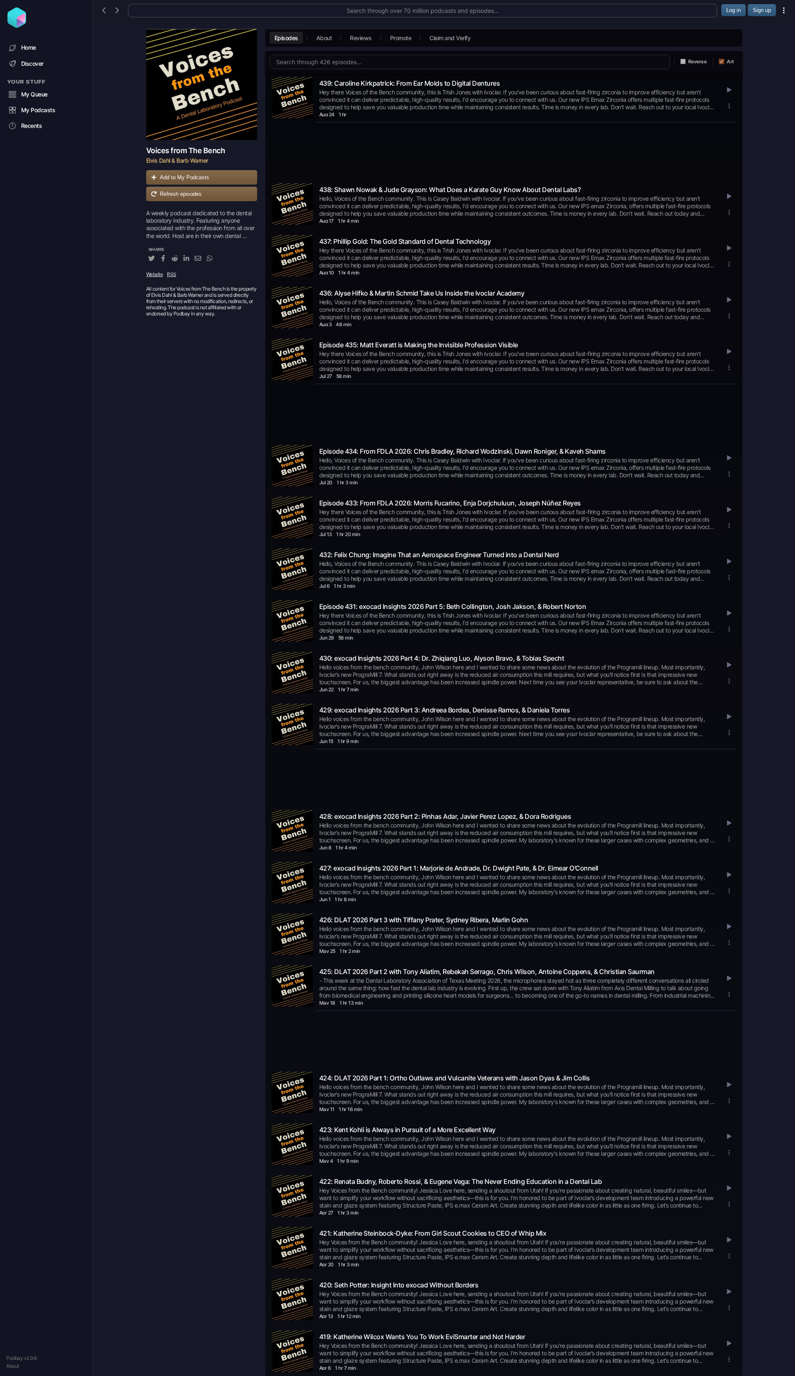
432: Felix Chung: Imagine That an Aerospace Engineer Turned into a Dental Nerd (439, 555)
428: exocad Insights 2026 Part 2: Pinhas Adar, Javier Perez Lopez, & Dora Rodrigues (445, 816)
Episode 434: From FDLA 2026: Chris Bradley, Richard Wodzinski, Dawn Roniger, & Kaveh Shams (462, 451)
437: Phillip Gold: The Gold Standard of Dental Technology (405, 241)
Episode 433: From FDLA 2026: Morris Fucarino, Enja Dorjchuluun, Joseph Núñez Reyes (450, 503)
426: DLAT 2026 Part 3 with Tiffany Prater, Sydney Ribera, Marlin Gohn (423, 920)
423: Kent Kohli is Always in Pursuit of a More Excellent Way (407, 1130)
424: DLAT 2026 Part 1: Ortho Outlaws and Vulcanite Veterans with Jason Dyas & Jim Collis (454, 1078)
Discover (32, 63)
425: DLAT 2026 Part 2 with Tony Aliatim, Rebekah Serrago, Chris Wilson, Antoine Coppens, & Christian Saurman (487, 971)
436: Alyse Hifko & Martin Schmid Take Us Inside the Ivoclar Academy (422, 293)
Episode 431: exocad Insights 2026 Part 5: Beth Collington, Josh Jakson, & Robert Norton (452, 606)
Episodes (286, 37)
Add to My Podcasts (184, 177)
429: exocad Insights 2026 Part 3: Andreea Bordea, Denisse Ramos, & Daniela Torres (444, 710)
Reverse (697, 61)
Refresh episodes (181, 194)
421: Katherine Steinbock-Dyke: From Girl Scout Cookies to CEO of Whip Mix (433, 1233)
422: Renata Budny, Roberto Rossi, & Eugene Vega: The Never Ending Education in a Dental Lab (460, 1181)
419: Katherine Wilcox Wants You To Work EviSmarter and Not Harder (422, 1337)
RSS (171, 274)
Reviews (361, 37)
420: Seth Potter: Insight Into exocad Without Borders (399, 1285)
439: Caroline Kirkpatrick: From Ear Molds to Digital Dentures (409, 83)
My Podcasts (38, 109)
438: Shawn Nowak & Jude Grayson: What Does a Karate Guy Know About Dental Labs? (450, 189)
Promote (401, 37)
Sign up (762, 10)
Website (154, 274)
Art (730, 61)
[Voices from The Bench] (201, 84)
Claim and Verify (449, 37)
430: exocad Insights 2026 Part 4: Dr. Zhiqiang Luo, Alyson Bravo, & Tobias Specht (441, 658)
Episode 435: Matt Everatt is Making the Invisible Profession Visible (418, 345)
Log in (733, 10)
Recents (31, 125)
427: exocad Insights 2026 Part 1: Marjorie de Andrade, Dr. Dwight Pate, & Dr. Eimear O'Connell (458, 868)
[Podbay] (16, 25)
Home (28, 47)
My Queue (34, 94)
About (12, 1366)
